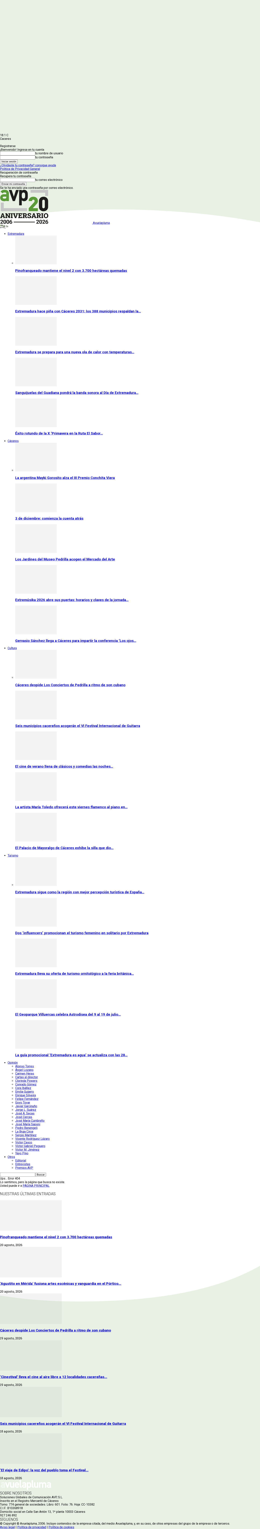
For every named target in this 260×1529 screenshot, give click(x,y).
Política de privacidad (31, 1527)
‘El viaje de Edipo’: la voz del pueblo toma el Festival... (44, 1470)
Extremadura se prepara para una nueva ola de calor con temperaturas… (74, 352)
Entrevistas (22, 1164)
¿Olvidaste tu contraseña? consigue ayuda (28, 165)
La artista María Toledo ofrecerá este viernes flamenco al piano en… (71, 807)
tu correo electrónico (49, 180)
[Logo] (3, 227)
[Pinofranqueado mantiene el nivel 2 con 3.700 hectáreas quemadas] (36, 263)
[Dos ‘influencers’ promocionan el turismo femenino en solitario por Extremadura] (36, 925)
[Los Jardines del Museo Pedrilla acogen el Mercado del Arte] (36, 552)
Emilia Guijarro (24, 1091)
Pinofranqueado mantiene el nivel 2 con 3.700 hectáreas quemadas (71, 271)
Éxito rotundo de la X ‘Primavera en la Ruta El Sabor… (59, 433)
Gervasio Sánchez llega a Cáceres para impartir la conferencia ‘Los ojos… (75, 641)
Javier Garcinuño (26, 1106)
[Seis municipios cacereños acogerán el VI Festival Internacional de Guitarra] (36, 718)
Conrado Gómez (26, 1084)
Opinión (13, 1062)
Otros (11, 1157)
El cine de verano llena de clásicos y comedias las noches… (64, 766)
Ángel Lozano (24, 1070)
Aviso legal (7, 1527)
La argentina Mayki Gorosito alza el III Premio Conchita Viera (65, 478)
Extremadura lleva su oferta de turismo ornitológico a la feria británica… (74, 974)
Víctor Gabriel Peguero (30, 1146)
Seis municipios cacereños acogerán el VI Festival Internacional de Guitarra (77, 726)
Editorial (20, 1160)
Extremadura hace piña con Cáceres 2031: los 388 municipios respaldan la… (78, 311)
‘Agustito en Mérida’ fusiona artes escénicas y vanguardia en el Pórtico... (60, 1284)
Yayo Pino (21, 1153)
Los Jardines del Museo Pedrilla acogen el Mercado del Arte (65, 559)
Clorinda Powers (26, 1081)
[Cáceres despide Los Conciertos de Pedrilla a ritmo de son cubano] (36, 677)
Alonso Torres (24, 1066)
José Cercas (23, 1117)
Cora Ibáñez (23, 1088)
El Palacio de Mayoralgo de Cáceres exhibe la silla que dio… (64, 848)
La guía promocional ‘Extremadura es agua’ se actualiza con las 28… (71, 1055)
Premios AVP (24, 1168)
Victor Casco (23, 1142)
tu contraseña (44, 157)
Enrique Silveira (25, 1095)
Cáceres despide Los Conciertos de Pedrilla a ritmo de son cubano (70, 685)
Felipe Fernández (26, 1099)
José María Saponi (27, 1124)
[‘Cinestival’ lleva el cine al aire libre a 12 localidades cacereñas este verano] (31, 1369)
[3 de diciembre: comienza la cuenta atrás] (36, 511)
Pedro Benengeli (26, 1128)
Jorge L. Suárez (25, 1110)
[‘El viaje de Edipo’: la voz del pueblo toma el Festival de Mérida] (31, 1463)
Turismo (13, 855)
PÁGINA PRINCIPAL (36, 1186)
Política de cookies (61, 1527)
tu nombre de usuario (49, 153)
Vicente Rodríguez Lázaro (32, 1139)
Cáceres (13, 441)
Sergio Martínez (26, 1135)
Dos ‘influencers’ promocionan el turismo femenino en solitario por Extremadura (81, 933)
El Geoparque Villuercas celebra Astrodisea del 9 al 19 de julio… (68, 1014)
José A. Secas (24, 1113)
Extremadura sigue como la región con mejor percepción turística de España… (79, 892)
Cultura (12, 648)
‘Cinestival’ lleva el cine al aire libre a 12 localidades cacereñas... (53, 1377)
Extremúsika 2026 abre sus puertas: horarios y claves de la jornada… (71, 600)
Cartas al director (26, 1077)
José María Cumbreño (30, 1120)
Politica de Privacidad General (20, 169)
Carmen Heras (24, 1073)
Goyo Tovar (22, 1102)
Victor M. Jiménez (27, 1149)
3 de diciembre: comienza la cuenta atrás (49, 518)
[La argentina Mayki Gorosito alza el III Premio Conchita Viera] (36, 470)
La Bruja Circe (24, 1131)
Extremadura (16, 234)
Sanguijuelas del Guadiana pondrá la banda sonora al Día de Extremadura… (76, 393)
